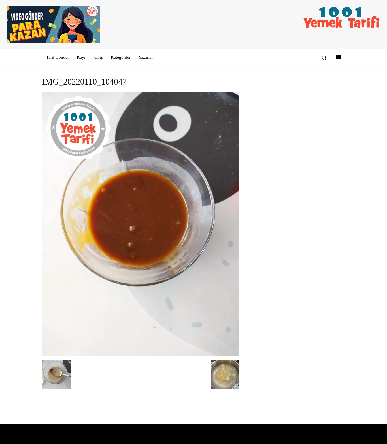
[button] (324, 58)
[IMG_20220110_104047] (140, 354)
